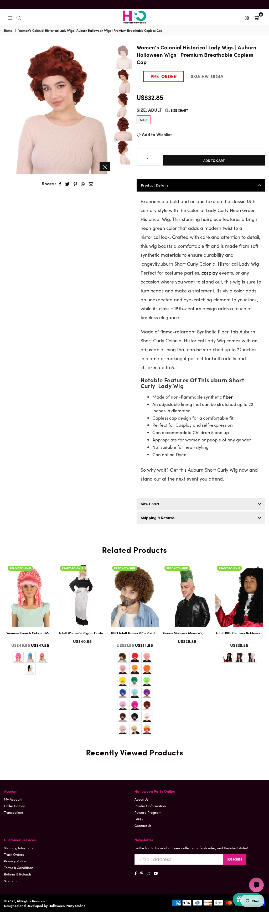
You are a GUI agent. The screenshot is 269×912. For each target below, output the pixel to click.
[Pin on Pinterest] (75, 184)
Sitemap (10, 880)
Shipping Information (20, 847)
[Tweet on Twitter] (67, 184)
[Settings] (246, 17)
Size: (162, 110)
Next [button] (108, 108)
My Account (13, 799)
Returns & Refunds (18, 874)
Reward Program (147, 812)
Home (8, 30)
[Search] (18, 17)
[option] (58, 108)
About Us (141, 799)
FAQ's (138, 818)
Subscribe (234, 859)
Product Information (150, 805)
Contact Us (143, 825)
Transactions (14, 812)
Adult (143, 119)
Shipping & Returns (158, 517)
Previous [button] (7, 104)
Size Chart (179, 110)
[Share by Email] (91, 184)
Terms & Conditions (18, 867)
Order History (14, 805)
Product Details (155, 185)
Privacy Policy (15, 860)
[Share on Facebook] (60, 184)
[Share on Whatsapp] (83, 184)
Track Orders (14, 854)
